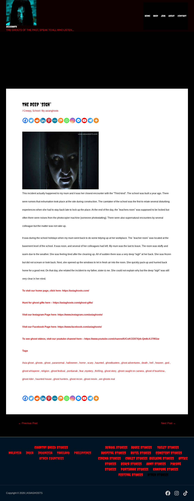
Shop (155, 16)
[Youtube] (84, 120)
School (36, 110)
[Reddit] (37, 120)
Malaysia (14, 453)
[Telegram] (90, 120)
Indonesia (47, 453)
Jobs (163, 16)
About (171, 16)
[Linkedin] (43, 120)
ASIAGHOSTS (11, 26)
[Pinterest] (49, 120)
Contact (182, 16)
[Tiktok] (185, 493)
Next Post (168, 423)
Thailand (65, 453)
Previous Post (28, 423)
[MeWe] (54, 120)
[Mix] (60, 120)
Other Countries (51, 458)
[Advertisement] (97, 56)
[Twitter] (31, 120)
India (32, 453)
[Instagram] (72, 120)
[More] (96, 120)
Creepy (27, 110)
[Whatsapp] (66, 120)
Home (147, 16)
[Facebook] (25, 120)
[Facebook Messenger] (78, 120)
